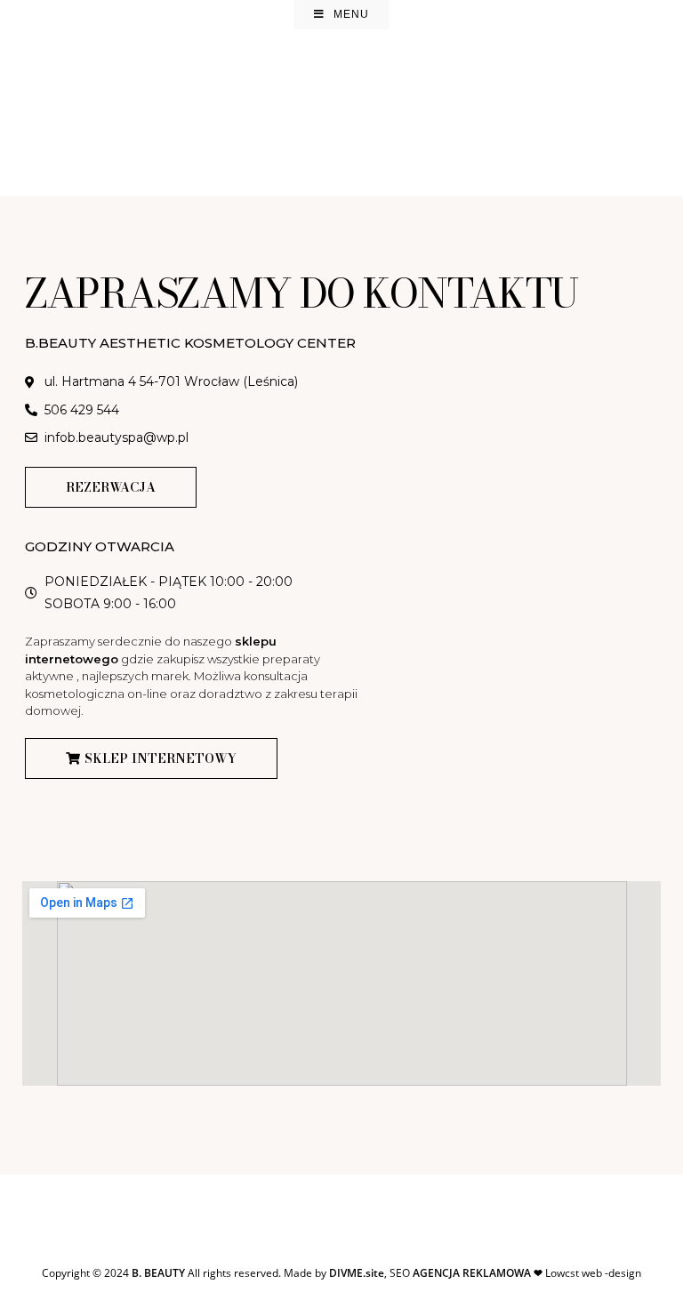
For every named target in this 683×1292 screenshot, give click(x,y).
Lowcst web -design (527, 1272)
